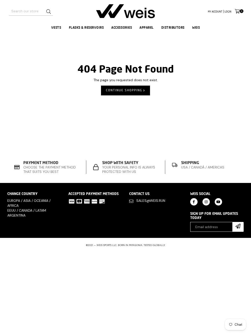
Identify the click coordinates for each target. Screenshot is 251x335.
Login (228, 11)
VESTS (56, 27)
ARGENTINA (16, 215)
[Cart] (237, 11)
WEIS (196, 27)
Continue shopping (124, 90)
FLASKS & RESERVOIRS (86, 27)
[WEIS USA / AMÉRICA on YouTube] (218, 201)
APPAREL (146, 27)
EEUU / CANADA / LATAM (26, 210)
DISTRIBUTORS (173, 27)
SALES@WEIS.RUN (150, 200)
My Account (215, 11)
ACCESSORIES (121, 27)
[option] (46, 167)
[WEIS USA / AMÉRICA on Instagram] (206, 201)
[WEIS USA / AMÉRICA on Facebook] (194, 201)
